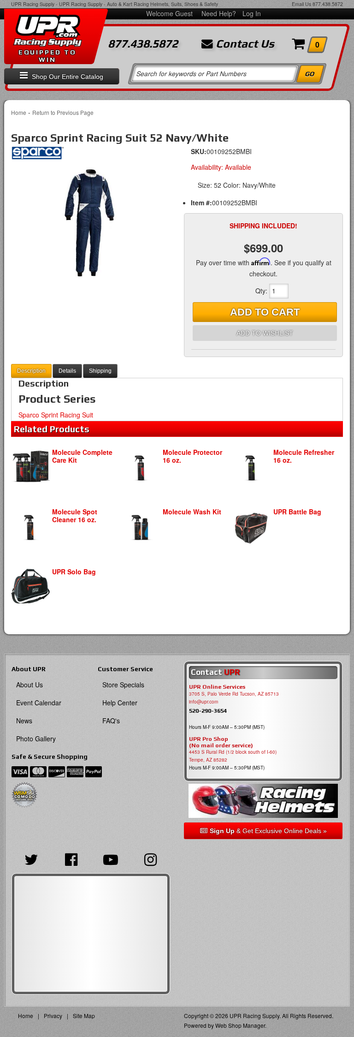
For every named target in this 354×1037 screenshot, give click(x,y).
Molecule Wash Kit (192, 511)
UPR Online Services (217, 687)
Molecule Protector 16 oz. (192, 456)
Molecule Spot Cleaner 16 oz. (74, 515)
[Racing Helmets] (263, 800)
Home (18, 112)
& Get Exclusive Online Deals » (268, 830)
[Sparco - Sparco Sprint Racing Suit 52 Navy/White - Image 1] (90, 222)
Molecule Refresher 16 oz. (303, 456)
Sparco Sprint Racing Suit (55, 414)
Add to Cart (265, 312)
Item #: (201, 202)
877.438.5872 (328, 3)
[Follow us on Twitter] (31, 858)
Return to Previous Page (63, 112)
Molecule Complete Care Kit (82, 456)
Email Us (301, 3)
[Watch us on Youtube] (110, 858)
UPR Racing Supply (32, 3)
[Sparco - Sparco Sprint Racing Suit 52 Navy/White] (37, 155)
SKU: (198, 151)
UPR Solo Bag (74, 571)
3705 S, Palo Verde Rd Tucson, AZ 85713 (234, 694)
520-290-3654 (208, 710)
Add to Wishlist (264, 333)
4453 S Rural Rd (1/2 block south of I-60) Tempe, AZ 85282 (233, 756)
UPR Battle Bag (297, 511)
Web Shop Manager (240, 1025)
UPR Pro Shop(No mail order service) (221, 742)
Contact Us (243, 44)
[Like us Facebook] (71, 858)
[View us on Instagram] (150, 858)
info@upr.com (203, 701)
